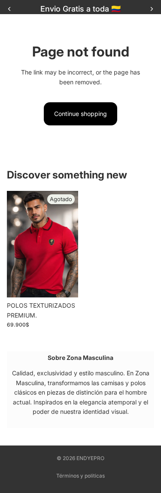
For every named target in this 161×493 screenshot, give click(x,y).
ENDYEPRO (90, 458)
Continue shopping (80, 113)
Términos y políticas (80, 475)
